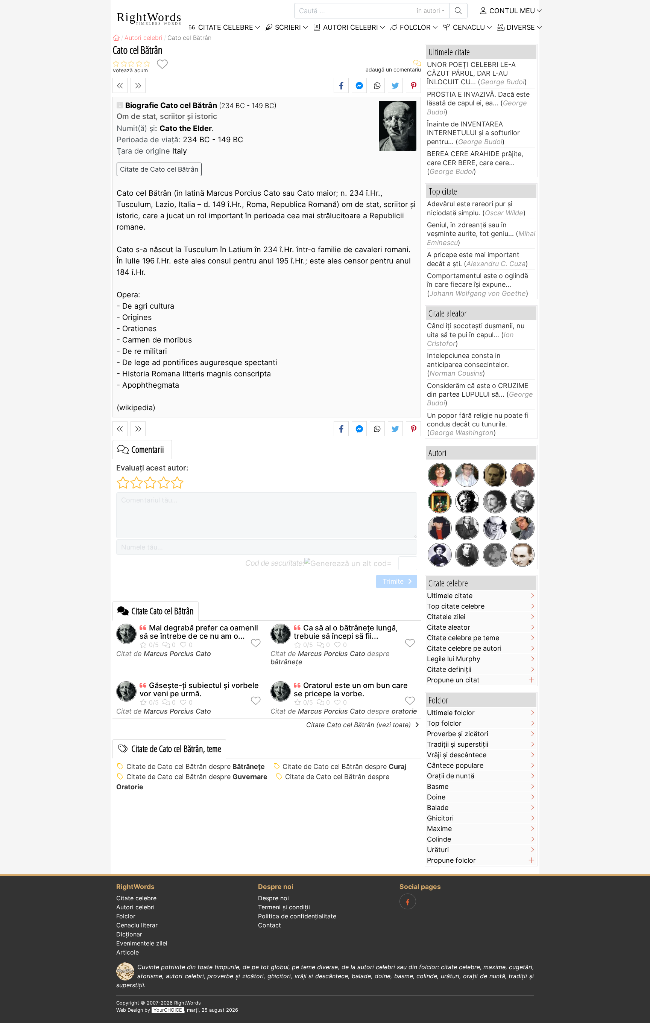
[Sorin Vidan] (467, 475)
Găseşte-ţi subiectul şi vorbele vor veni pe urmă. (199, 689)
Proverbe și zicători (457, 734)
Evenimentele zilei (141, 943)
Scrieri (287, 27)
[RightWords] (116, 37)
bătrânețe (286, 662)
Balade (437, 807)
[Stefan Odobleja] (467, 555)
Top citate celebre (455, 606)
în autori (428, 10)
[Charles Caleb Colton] (467, 502)
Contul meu (511, 11)
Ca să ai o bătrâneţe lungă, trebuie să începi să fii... (346, 632)
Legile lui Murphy (453, 659)
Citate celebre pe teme (463, 638)
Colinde (439, 839)
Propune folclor (451, 860)
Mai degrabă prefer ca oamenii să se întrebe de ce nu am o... (199, 632)
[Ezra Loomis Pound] (495, 502)
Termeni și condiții (284, 907)
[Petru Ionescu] (440, 528)
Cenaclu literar (137, 925)
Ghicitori (440, 818)
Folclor (414, 27)
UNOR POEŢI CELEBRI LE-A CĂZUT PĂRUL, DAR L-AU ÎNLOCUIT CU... (471, 73)
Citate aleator (448, 627)
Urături (438, 850)
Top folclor (444, 723)
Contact (269, 925)
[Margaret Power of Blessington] (495, 555)
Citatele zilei (446, 617)
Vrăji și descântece (456, 755)
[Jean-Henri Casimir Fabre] (440, 555)
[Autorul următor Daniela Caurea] (138, 85)
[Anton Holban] (522, 555)
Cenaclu (468, 27)
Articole (127, 952)
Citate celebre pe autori (464, 648)
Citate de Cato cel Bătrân (159, 169)
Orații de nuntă (450, 776)
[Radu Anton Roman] (440, 502)
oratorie (404, 711)
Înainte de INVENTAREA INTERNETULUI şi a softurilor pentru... (473, 133)
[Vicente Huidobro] (522, 475)
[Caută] (458, 10)
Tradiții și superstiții (457, 744)
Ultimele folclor (451, 713)
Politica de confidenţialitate (297, 916)
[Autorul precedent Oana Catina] (120, 85)
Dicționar (129, 934)
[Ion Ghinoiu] (522, 528)
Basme (437, 786)
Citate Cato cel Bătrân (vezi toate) (359, 725)
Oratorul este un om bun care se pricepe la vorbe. (351, 689)
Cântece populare (455, 765)
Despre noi (273, 898)
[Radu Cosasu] (495, 528)
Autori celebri (349, 27)
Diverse (520, 27)
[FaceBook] (407, 901)
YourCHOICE (167, 1010)
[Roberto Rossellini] (467, 528)
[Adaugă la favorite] (162, 64)
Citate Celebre (224, 27)
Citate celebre (136, 898)
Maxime (439, 829)
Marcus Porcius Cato (177, 654)
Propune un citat (453, 680)
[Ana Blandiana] (440, 475)
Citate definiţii (449, 669)
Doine (436, 797)
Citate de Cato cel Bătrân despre (195, 766)
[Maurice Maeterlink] (522, 502)
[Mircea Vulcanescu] (495, 475)
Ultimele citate (449, 596)
